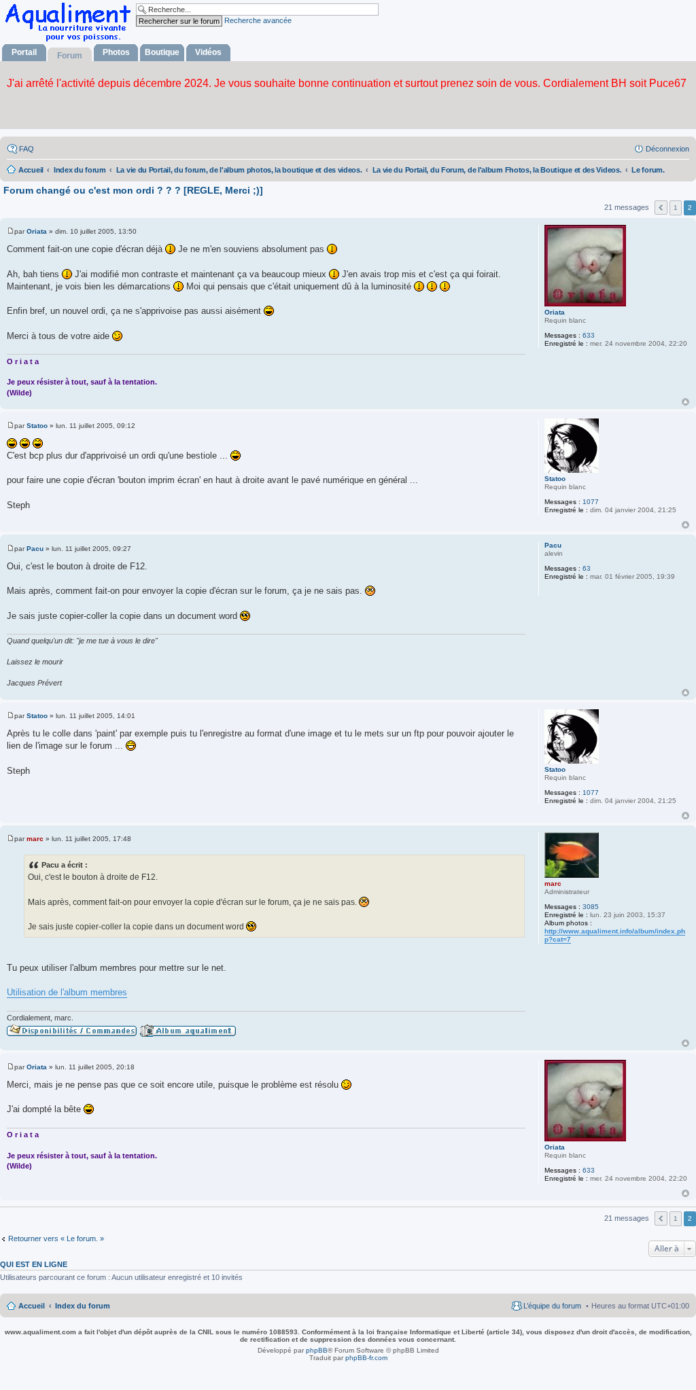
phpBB (317, 1350)
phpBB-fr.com (366, 1357)
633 (588, 335)
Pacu (552, 545)
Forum (69, 55)
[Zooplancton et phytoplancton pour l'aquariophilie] (70, 41)
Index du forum (82, 1306)
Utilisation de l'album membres (67, 992)
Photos (116, 52)
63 (586, 568)
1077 (590, 501)
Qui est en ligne (33, 1264)
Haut (685, 402)
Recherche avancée (258, 20)
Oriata (554, 312)
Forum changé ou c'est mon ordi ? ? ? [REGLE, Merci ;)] (133, 190)
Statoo (555, 478)
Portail (24, 52)
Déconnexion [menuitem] (667, 149)
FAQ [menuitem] (26, 149)
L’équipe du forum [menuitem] (552, 1306)
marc (552, 883)
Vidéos (208, 52)
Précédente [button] (661, 207)
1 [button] (676, 207)
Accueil (31, 1306)
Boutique (162, 52)
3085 (590, 906)
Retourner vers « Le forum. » (56, 1238)
